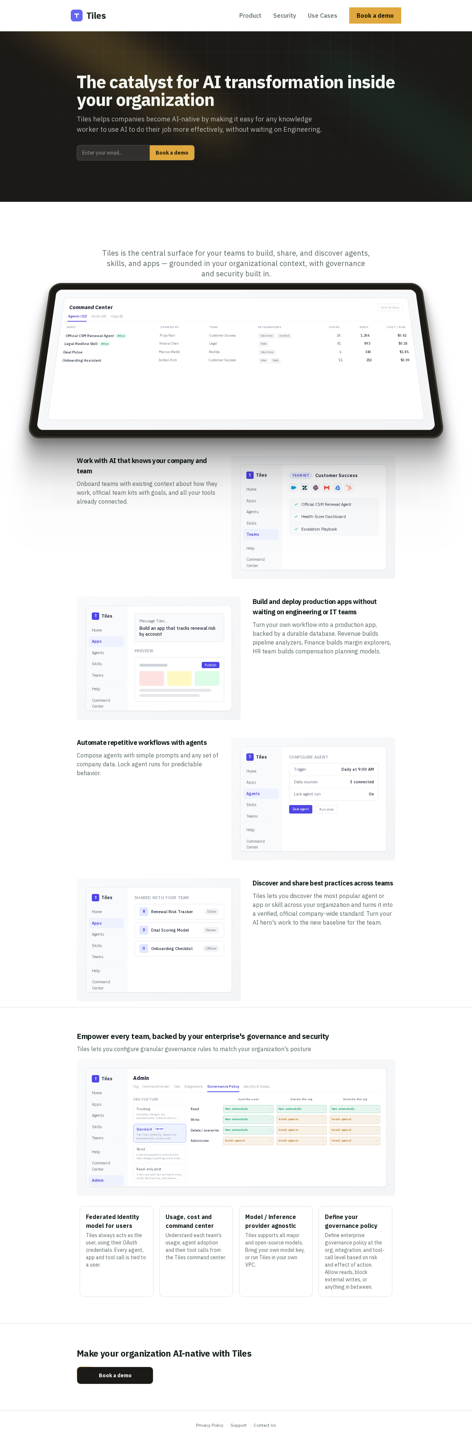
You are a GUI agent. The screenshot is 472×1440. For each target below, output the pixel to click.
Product (250, 15)
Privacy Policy (209, 1425)
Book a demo (375, 15)
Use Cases (322, 15)
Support (238, 1425)
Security (284, 15)
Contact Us (265, 1425)
